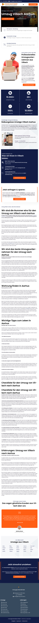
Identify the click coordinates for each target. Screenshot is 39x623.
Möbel (27, 229)
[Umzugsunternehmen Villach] (10, 4)
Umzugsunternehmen (18, 590)
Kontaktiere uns (11, 243)
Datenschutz (24, 621)
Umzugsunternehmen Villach (15, 618)
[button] (23, 4)
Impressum (19, 621)
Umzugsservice (28, 308)
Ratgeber (13, 621)
